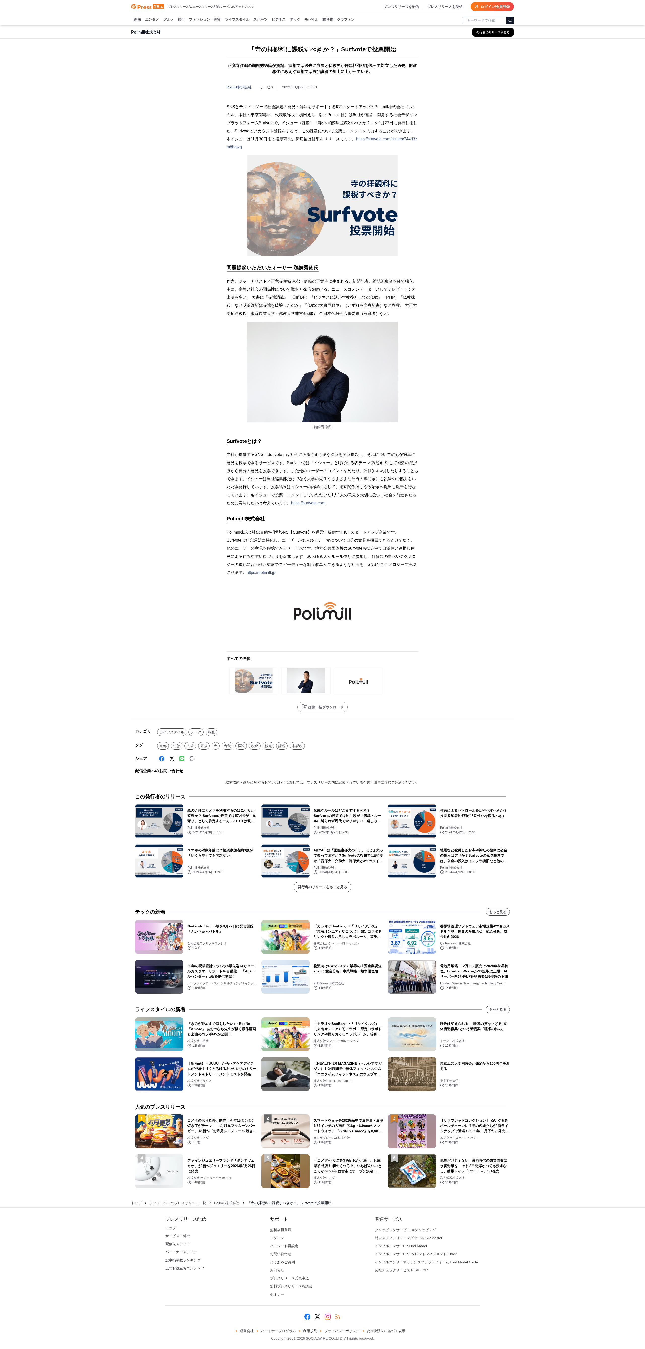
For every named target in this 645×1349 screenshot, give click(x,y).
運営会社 (247, 1331)
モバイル (311, 19)
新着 (137, 19)
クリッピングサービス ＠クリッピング (405, 1230)
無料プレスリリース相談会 (291, 1286)
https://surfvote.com (308, 503)
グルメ (168, 19)
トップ (136, 1203)
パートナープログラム (278, 1331)
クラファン (346, 19)
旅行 (181, 19)
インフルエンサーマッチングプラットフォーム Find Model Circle (426, 1262)
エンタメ (152, 19)
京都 (163, 746)
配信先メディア (177, 1244)
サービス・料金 (177, 1236)
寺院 (227, 746)
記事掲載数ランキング (183, 1260)
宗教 (203, 746)
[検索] (510, 20)
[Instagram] (328, 1317)
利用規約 (310, 1331)
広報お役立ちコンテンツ (184, 1268)
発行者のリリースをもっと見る (322, 887)
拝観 (241, 746)
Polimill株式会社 (239, 87)
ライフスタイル (237, 19)
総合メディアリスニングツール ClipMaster (408, 1238)
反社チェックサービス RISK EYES (402, 1270)
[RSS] (338, 1317)
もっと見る (498, 912)
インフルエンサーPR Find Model (401, 1246)
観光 (268, 746)
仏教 (176, 746)
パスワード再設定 (284, 1246)
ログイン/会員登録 (495, 7)
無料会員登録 (280, 1230)
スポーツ (260, 19)
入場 (190, 746)
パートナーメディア (181, 1252)
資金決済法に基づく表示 (386, 1331)
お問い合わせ (280, 1254)
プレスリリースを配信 (401, 7)
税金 (254, 746)
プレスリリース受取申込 (289, 1278)
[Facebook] (161, 758)
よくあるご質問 (282, 1262)
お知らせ (277, 1270)
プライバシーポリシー (342, 1331)
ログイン (277, 1238)
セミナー (277, 1294)
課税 (281, 746)
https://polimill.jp (261, 572)
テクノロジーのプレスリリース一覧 (178, 1203)
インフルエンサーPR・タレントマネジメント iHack (416, 1254)
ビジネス (279, 19)
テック (295, 19)
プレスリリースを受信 (445, 7)
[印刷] (192, 758)
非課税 (297, 746)
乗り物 (327, 19)
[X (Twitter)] (171, 758)
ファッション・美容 (205, 19)
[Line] (181, 758)
